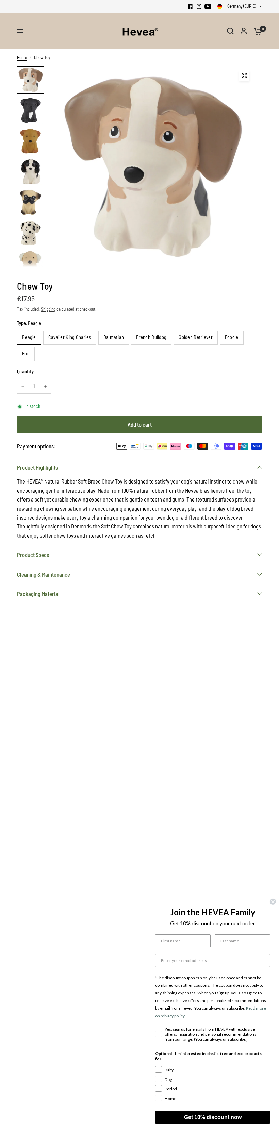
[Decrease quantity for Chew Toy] (22, 386)
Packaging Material (38, 593)
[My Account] (243, 31)
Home (22, 57)
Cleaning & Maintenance (43, 574)
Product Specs (33, 554)
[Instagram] (199, 6)
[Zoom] (244, 75)
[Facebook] (190, 6)
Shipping (48, 309)
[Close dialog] (272, 901)
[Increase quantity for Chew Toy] (45, 386)
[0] (256, 31)
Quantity (25, 371)
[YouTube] (207, 6)
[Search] (230, 31)
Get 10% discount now (213, 1117)
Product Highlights (37, 467)
